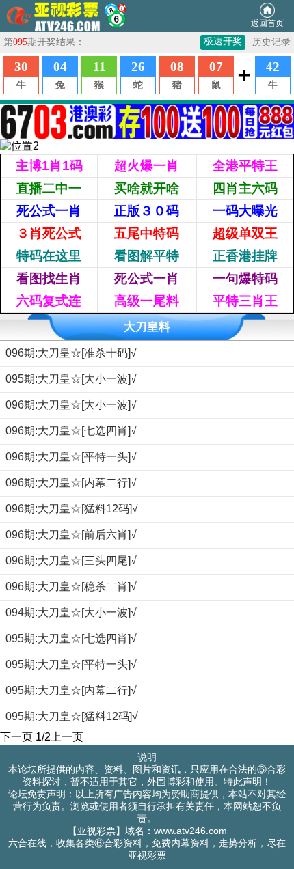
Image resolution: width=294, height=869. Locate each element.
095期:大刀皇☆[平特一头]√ (71, 664)
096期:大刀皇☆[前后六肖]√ (71, 534)
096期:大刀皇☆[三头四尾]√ (71, 560)
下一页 (16, 737)
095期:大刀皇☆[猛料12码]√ (71, 716)
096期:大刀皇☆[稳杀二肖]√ (71, 586)
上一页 (67, 737)
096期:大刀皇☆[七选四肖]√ (71, 431)
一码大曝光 (245, 211)
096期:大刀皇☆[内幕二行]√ (71, 482)
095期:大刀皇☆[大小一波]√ (71, 379)
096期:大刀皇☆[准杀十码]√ (71, 353)
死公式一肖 (48, 211)
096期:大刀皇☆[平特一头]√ (71, 457)
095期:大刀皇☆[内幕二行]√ (71, 690)
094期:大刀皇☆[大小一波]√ (71, 612)
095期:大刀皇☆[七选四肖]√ (71, 638)
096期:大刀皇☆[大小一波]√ (71, 405)
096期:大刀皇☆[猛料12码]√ (71, 508)
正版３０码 (146, 211)
